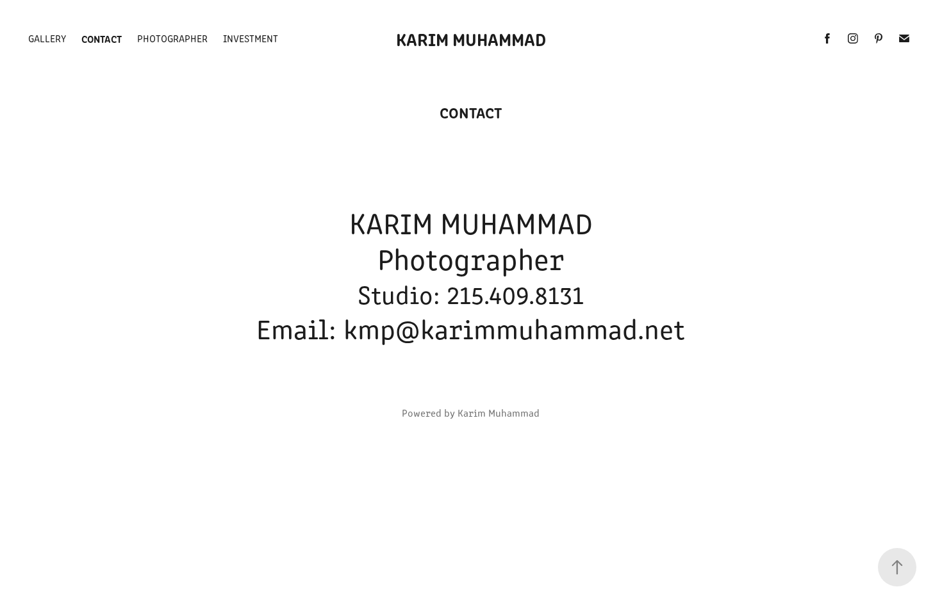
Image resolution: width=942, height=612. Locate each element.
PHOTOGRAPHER (172, 38)
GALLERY (47, 38)
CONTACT (101, 38)
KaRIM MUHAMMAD (471, 38)
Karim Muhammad (499, 412)
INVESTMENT (250, 38)
